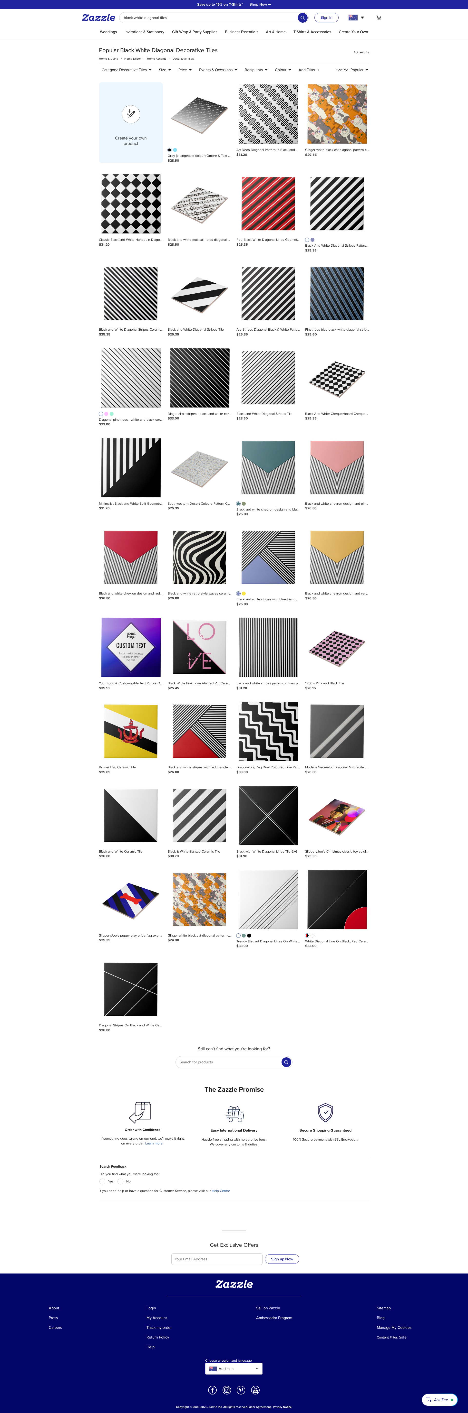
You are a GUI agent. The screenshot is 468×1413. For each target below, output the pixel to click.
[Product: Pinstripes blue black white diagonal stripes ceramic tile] (337, 294)
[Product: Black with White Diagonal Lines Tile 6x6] (268, 816)
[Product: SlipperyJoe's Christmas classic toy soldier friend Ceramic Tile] (337, 816)
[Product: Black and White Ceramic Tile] (131, 816)
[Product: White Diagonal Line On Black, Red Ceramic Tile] (337, 900)
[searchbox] (214, 17)
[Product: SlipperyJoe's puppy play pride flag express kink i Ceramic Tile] (131, 900)
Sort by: (342, 70)
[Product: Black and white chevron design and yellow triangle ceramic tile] (337, 558)
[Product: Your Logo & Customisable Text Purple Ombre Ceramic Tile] (131, 647)
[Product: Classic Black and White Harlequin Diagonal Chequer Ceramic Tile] (131, 204)
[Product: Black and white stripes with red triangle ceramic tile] (200, 731)
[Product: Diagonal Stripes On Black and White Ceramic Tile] (131, 990)
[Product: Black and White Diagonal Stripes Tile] (200, 294)
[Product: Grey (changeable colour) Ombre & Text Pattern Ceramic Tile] (200, 114)
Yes (111, 1181)
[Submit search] (303, 18)
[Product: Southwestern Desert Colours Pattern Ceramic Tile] (200, 468)
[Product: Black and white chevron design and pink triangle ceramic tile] (337, 468)
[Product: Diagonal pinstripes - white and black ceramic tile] (131, 378)
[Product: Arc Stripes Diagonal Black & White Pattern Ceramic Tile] (268, 294)
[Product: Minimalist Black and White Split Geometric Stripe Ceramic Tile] (131, 468)
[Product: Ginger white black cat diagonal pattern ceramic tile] (337, 114)
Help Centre (221, 1191)
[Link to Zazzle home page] (100, 17)
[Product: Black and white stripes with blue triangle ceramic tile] (268, 558)
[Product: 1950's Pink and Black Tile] (337, 647)
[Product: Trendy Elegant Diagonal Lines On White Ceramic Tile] (268, 900)
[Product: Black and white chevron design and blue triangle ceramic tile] (268, 468)
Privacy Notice (282, 1407)
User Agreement (260, 1407)
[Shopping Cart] (378, 17)
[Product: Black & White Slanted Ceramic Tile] (200, 816)
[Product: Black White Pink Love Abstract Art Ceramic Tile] (200, 647)
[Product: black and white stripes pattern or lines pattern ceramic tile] (268, 647)
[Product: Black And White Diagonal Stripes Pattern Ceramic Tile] (337, 204)
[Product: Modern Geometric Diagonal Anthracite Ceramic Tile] (337, 731)
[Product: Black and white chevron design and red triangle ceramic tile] (131, 558)
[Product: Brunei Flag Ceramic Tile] (131, 731)
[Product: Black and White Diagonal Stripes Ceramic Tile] (131, 294)
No (128, 1181)
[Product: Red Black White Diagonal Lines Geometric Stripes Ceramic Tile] (268, 204)
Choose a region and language (228, 1361)
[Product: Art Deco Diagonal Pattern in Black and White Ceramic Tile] (268, 114)
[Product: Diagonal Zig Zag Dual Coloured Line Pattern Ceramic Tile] (268, 731)
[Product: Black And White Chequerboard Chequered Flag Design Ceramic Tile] (337, 378)
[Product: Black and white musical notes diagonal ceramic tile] (200, 204)
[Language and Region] (357, 17)
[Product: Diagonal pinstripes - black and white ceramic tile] (200, 378)
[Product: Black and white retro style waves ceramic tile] (200, 558)
